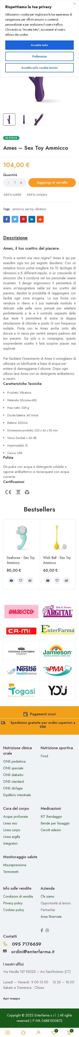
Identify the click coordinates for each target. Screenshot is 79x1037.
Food (44, 756)
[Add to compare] (36, 194)
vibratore (40, 209)
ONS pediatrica (14, 761)
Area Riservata (51, 916)
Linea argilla (11, 836)
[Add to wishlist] (12, 194)
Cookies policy (13, 909)
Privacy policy (13, 903)
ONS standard (13, 781)
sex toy (29, 209)
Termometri (11, 871)
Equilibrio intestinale (17, 795)
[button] (11, 580)
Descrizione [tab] (15, 237)
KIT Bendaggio (51, 816)
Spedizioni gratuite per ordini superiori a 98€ (43, 724)
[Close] (74, 3)
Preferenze (39, 56)
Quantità (10, 175)
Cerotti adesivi (51, 830)
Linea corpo (11, 830)
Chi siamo (47, 896)
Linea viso (10, 823)
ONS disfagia (13, 788)
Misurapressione (14, 865)
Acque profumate (15, 816)
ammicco (18, 209)
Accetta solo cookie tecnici (39, 68)
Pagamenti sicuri (43, 714)
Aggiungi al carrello (52, 182)
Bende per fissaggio (55, 823)
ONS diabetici (13, 774)
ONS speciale (13, 768)
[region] (39, 38)
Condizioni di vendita (18, 896)
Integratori (10, 843)
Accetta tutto (39, 45)
